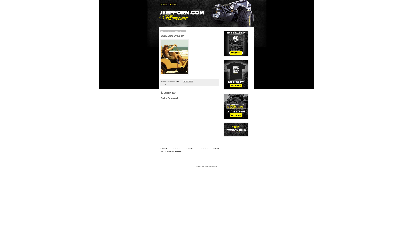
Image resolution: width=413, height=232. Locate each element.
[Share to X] (188, 81)
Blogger (214, 166)
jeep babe (167, 84)
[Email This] (184, 81)
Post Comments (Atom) (175, 151)
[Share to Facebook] (190, 81)
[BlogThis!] (186, 81)
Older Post (216, 148)
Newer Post (164, 148)
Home (190, 148)
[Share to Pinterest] (192, 81)
